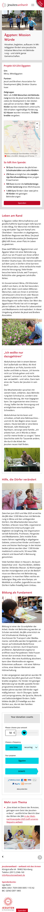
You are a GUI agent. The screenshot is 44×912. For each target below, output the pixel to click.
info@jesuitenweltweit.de (13, 875)
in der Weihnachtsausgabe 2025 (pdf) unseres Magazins (22, 819)
